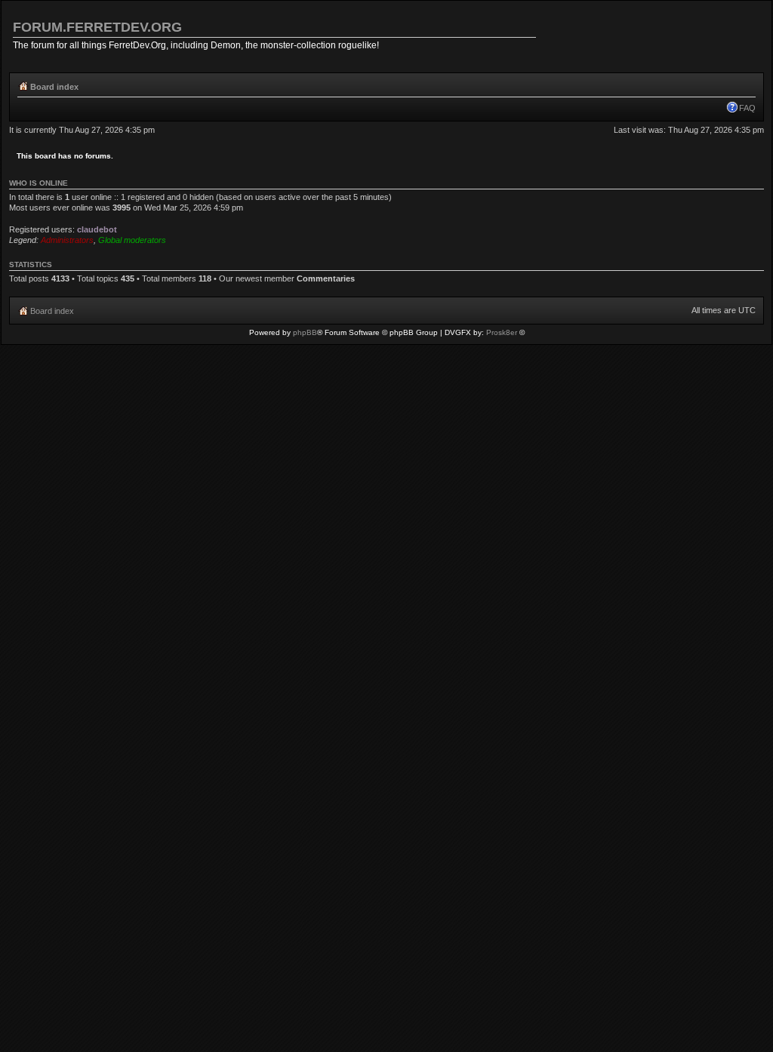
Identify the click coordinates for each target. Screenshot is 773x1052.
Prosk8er (501, 332)
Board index (54, 86)
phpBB (305, 332)
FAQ (747, 107)
